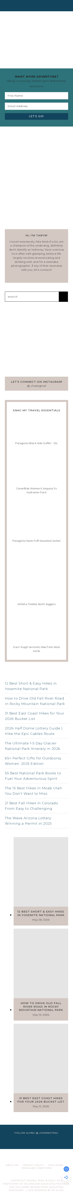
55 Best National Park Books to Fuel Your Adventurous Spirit (33, 776)
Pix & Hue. (57, 1190)
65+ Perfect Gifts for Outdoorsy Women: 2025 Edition (33, 761)
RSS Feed (36, 675)
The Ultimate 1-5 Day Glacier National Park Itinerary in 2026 (32, 746)
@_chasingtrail (36, 385)
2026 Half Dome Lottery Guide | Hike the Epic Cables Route (33, 731)
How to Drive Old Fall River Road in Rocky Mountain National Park (35, 701)
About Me (12, 1165)
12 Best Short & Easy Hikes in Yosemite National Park (31, 686)
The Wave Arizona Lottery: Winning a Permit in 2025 (28, 820)
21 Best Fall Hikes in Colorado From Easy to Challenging (31, 805)
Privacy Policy (33, 1165)
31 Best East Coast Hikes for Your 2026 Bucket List (34, 716)
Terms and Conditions (36, 1168)
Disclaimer (55, 1165)
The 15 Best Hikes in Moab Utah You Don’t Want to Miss (33, 790)
